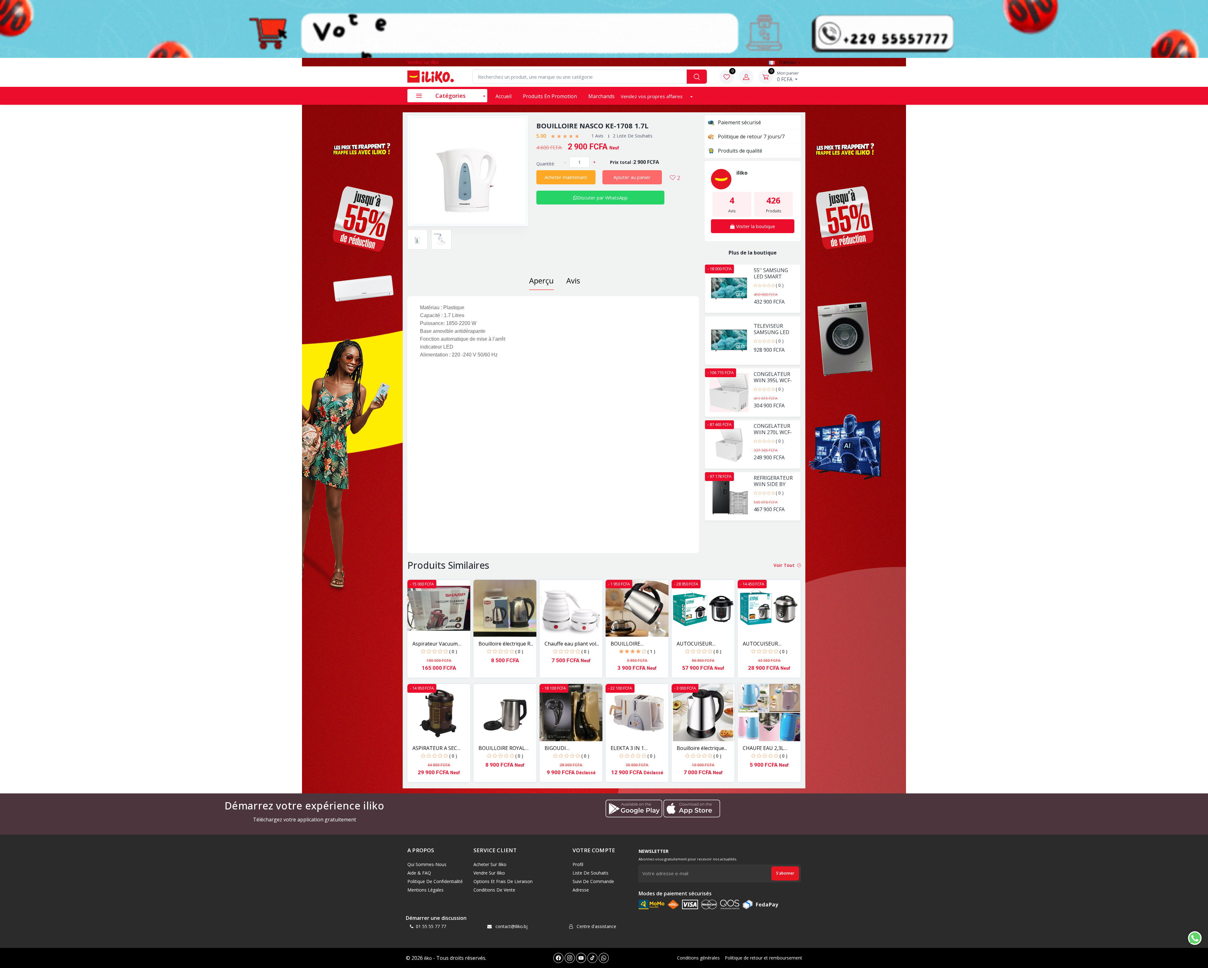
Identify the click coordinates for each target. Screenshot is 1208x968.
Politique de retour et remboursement (763, 958)
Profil (578, 864)
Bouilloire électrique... (702, 748)
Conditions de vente (494, 890)
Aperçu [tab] (541, 280)
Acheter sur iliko (489, 864)
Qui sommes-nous (426, 864)
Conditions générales (698, 958)
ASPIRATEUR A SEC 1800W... (434, 748)
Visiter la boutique (755, 226)
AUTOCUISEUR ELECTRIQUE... (694, 643)
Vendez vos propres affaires (652, 96)
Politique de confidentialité (435, 881)
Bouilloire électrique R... (505, 643)
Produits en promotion (550, 96)
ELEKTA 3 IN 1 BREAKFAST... (627, 748)
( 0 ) (780, 285)
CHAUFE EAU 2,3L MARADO (763, 748)
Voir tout (785, 565)
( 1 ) (651, 651)
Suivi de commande (593, 881)
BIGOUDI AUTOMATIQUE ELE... (570, 748)
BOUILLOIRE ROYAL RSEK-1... (501, 748)
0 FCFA (788, 76)
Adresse (581, 890)
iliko (428, 958)
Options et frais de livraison (503, 881)
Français (787, 62)
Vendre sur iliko (489, 873)
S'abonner (785, 873)
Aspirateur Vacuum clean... (435, 643)
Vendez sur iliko (423, 62)
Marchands (601, 96)
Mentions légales (425, 890)
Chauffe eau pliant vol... (572, 643)
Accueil (503, 96)
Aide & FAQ (419, 873)
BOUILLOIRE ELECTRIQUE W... (630, 643)
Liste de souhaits (590, 873)
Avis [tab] (573, 280)
